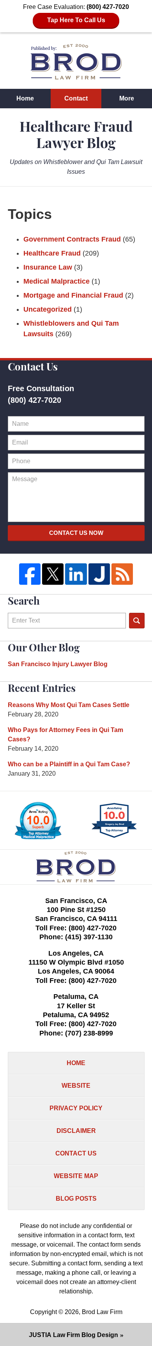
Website (76, 1085)
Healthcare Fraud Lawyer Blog (76, 61)
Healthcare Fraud (52, 253)
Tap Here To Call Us (76, 20)
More (126, 98)
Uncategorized (47, 309)
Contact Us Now (76, 532)
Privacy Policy (76, 1108)
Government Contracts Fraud (72, 239)
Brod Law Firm (102, 1312)
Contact (76, 98)
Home (25, 98)
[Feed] (122, 574)
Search (137, 620)
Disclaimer (76, 1130)
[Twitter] (53, 574)
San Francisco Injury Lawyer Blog (58, 664)
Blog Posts (76, 1198)
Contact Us (76, 1153)
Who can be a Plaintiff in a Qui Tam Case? (69, 764)
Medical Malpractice (56, 281)
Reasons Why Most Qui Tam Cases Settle (68, 705)
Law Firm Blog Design (73, 1335)
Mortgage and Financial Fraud (73, 295)
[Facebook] (30, 574)
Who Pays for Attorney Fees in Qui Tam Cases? (65, 735)
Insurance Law (47, 267)
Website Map (76, 1176)
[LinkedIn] (76, 574)
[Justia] (99, 574)
